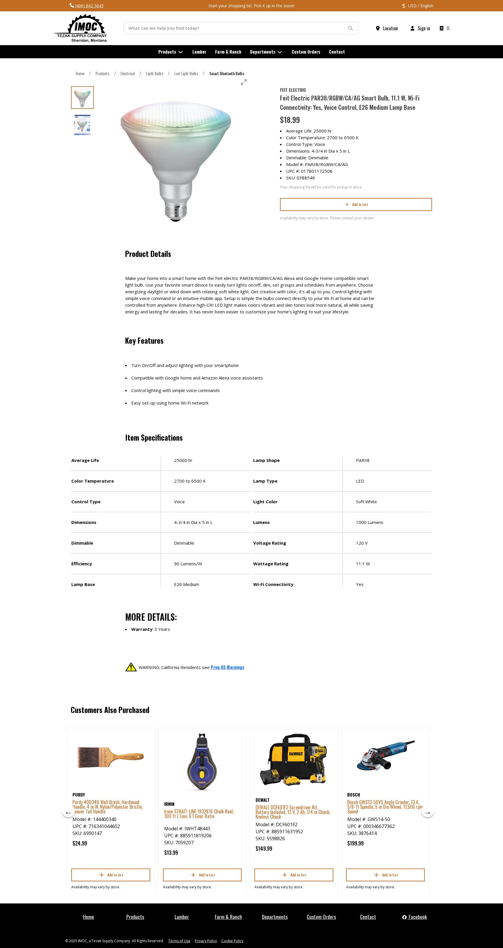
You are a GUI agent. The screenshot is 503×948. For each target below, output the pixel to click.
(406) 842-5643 (89, 5)
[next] (427, 810)
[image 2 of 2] (82, 125)
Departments (275, 916)
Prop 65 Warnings (227, 667)
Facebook (417, 916)
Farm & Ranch (228, 916)
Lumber (182, 916)
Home (80, 73)
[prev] (68, 810)
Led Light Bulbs (186, 73)
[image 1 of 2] (82, 97)
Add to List (360, 204)
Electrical (128, 73)
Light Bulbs (154, 73)
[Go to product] (111, 757)
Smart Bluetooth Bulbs (226, 73)
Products (102, 73)
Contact (368, 916)
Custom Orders (321, 916)
